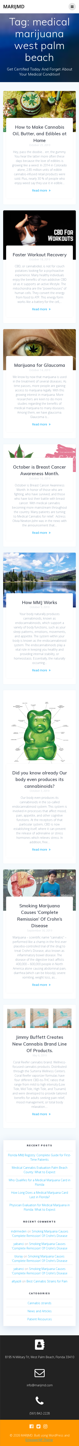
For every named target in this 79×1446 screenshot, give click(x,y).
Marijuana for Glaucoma (39, 365)
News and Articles (40, 1311)
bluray (19, 1256)
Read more (39, 190)
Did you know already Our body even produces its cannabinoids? (39, 779)
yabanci (18, 1244)
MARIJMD (13, 6)
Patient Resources (39, 1319)
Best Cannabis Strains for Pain (47, 1281)
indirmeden (19, 1231)
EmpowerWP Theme (39, 1440)
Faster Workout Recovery (40, 254)
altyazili (16, 1281)
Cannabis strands (39, 1303)
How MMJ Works (39, 602)
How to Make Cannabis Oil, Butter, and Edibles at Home (40, 133)
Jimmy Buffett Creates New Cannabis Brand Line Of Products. (39, 1043)
